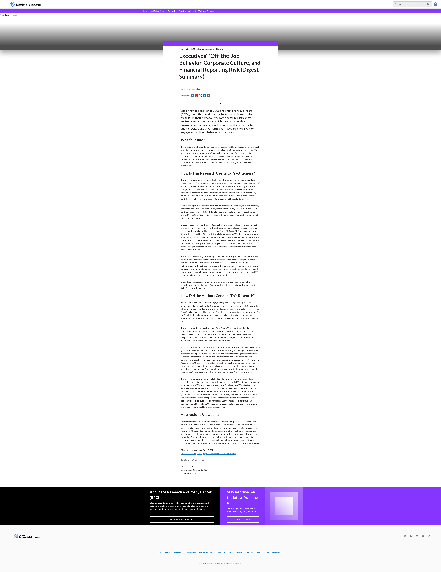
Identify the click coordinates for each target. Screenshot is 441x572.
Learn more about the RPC (182, 519)
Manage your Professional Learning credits (216, 453)
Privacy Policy (205, 552)
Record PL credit (188, 453)
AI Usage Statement (223, 552)
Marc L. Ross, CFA (192, 89)
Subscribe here (243, 519)
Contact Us (177, 552)
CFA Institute (164, 552)
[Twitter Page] (417, 536)
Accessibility (190, 552)
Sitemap (259, 552)
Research (171, 11)
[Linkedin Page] (405, 536)
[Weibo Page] (423, 536)
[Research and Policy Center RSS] (429, 536)
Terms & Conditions (244, 552)
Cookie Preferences (274, 552)
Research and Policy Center (154, 11)
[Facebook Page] (411, 536)
